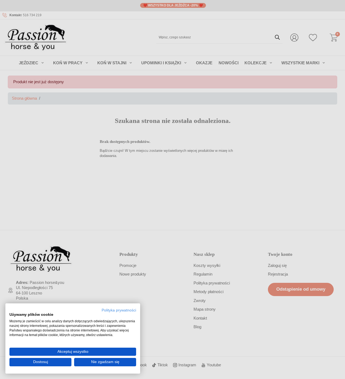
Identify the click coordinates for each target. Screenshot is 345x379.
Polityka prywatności (119, 310)
